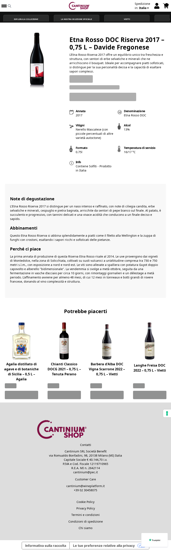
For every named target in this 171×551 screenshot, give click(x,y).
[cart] (166, 6)
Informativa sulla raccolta (45, 545)
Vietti (127, 19)
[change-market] (142, 6)
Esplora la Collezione (26, 19)
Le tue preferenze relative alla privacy (104, 545)
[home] (79, 5)
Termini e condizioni (85, 515)
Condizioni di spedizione (85, 521)
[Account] (157, 6)
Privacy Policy (85, 508)
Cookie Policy (85, 502)
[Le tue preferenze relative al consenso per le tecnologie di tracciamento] (167, 413)
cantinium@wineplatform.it (85, 486)
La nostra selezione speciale (76, 19)
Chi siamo (85, 528)
